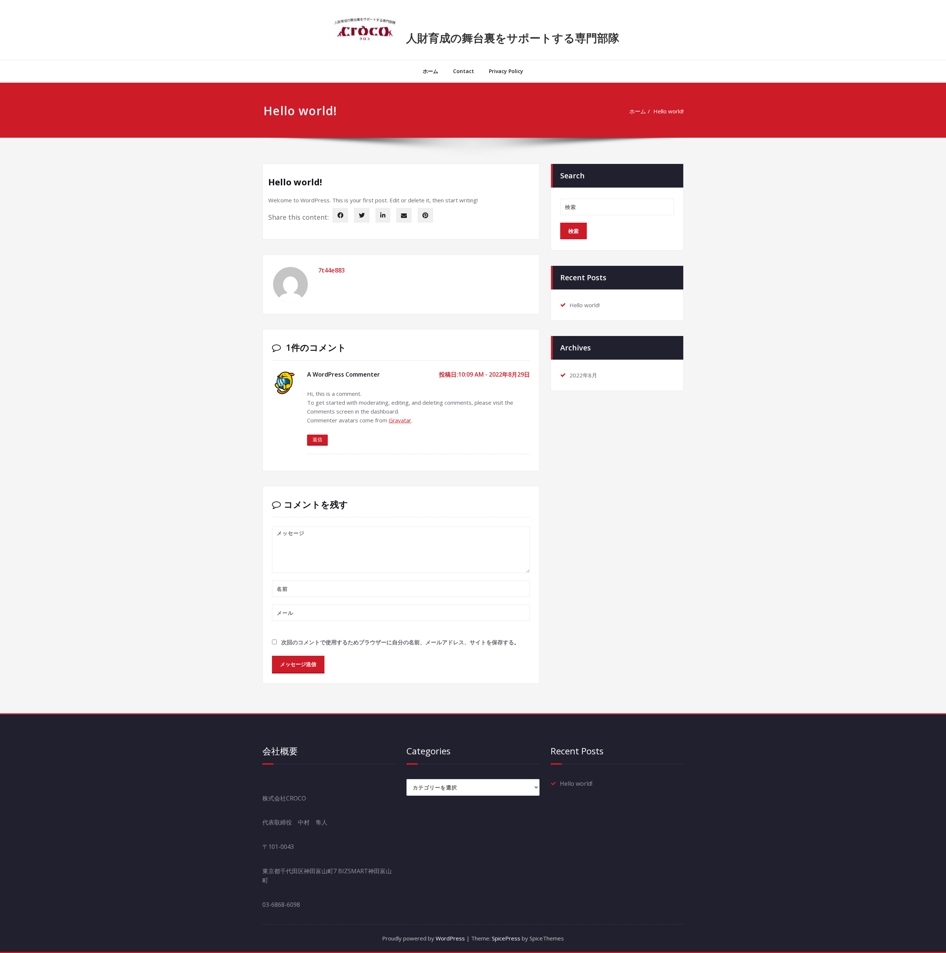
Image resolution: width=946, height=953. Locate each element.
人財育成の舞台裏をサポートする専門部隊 (512, 37)
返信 (317, 439)
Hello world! (668, 111)
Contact (463, 71)
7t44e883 (331, 270)
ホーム (430, 71)
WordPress (450, 938)
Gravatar (400, 420)
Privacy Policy (506, 71)
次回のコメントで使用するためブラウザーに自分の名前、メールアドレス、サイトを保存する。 (400, 642)
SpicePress (506, 938)
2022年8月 (583, 375)
